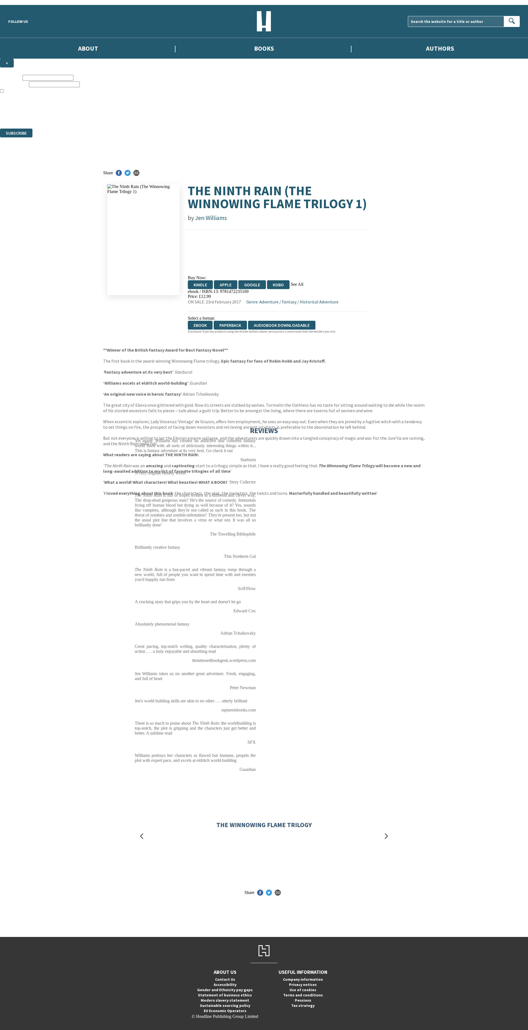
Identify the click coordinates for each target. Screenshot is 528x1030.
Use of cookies (303, 989)
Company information (303, 979)
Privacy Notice (108, 116)
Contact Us (225, 979)
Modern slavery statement (225, 1000)
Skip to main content (18, 2)
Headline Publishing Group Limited (69, 106)
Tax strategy (303, 1005)
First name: (10, 77)
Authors (440, 48)
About (88, 48)
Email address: (14, 84)
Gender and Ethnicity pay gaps (225, 989)
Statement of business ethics (225, 995)
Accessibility (225, 984)
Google (252, 284)
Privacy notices (303, 984)
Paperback (230, 325)
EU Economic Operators (225, 1010)
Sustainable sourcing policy (225, 1005)
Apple (226, 284)
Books (264, 48)
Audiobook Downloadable (282, 325)
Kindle (200, 284)
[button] (141, 836)
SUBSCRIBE (16, 133)
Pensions (303, 1000)
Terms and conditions (303, 995)
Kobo (278, 284)
